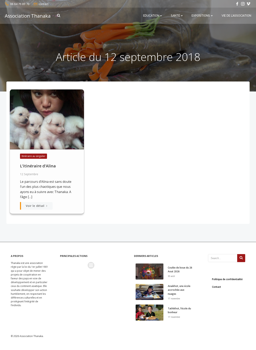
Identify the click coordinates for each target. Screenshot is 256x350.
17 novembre (174, 298)
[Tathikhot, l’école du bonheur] (149, 312)
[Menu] (91, 265)
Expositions (201, 15)
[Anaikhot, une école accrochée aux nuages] (149, 292)
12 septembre (29, 174)
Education (151, 15)
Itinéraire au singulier (33, 156)
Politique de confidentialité (227, 279)
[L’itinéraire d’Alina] (47, 119)
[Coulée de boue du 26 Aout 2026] (149, 271)
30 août (171, 276)
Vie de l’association (236, 15)
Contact (216, 287)
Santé (175, 15)
